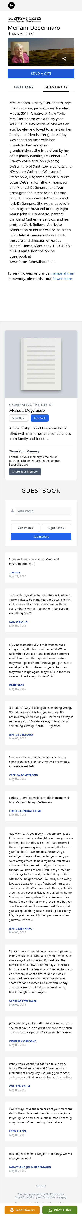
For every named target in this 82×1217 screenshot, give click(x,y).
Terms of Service (51, 1197)
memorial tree (62, 273)
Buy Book (40, 418)
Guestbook (56, 87)
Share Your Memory (25, 471)
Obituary (24, 87)
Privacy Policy (30, 1197)
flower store (62, 278)
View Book (18, 418)
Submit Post (41, 536)
